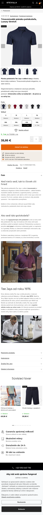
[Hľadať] (33, 2)
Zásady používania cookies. (11, 497)
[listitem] (21, 153)
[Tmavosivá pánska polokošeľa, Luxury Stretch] (38, 106)
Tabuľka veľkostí (23, 130)
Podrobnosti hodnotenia (25, 16)
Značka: (13, 165)
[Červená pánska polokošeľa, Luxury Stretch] (15, 106)
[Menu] (2, 2)
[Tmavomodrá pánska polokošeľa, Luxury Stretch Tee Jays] (3, 106)
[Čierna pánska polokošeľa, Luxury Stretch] (32, 106)
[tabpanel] (11, 403)
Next (41, 400)
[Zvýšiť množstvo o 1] (40, 139)
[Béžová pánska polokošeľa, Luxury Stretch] (9, 106)
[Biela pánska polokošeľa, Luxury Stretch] (26, 106)
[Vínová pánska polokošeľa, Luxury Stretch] (20, 106)
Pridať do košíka (21, 147)
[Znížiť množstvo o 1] (32, 139)
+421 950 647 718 (23, 467)
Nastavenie (21, 502)
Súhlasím (21, 509)
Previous (2, 400)
